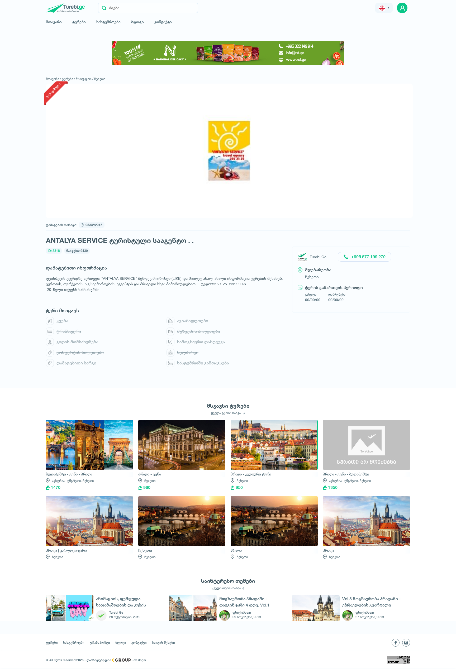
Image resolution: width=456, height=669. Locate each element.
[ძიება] (104, 8)
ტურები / (68, 79)
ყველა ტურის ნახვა (226, 413)
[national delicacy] (228, 53)
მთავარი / (53, 79)
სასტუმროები (108, 22)
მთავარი (54, 22)
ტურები (79, 22)
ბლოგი (137, 22)
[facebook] (396, 643)
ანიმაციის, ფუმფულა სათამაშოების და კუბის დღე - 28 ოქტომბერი (121, 602)
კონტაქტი (163, 22)
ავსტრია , (59, 481)
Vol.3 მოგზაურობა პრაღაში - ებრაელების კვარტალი (371, 602)
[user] (402, 8)
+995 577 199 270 (368, 256)
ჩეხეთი (99, 79)
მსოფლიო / (84, 79)
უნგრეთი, (74, 481)
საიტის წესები (163, 642)
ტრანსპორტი (100, 642)
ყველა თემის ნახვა (226, 588)
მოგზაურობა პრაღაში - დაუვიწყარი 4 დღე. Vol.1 (244, 602)
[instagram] (406, 643)
